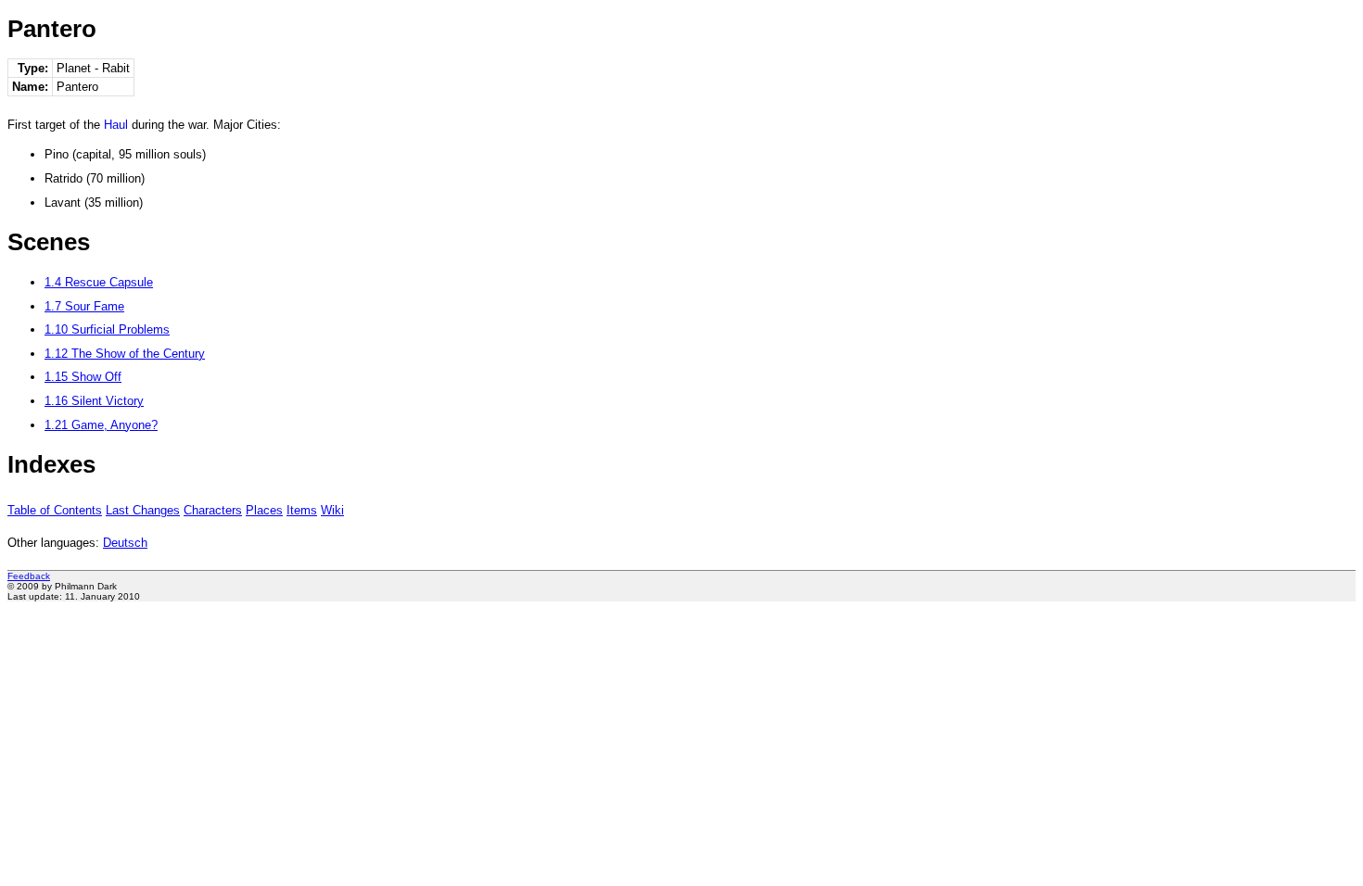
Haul (116, 125)
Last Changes (143, 510)
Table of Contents (54, 510)
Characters (213, 510)
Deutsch (125, 543)
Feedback (28, 576)
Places (264, 510)
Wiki (332, 510)
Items (302, 510)
